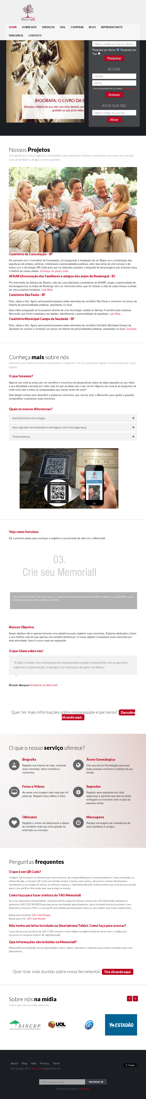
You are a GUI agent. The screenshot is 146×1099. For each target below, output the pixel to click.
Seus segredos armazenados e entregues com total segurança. (49, 427)
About (14, 1063)
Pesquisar (114, 58)
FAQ (62, 27)
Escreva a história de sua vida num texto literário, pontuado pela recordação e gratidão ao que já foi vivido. (68, 108)
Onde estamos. (21, 436)
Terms (56, 1063)
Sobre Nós (29, 27)
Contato (34, 35)
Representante (111, 27)
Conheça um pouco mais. (54, 271)
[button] (12, 77)
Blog (92, 27)
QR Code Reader (41, 914)
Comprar (77, 27)
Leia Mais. (47, 289)
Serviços (48, 27)
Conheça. (131, 329)
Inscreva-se (96, 1081)
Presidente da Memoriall (33, 685)
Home (13, 27)
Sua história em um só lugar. (28, 418)
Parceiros (16, 35)
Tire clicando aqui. (117, 972)
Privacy (44, 1063)
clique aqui (128, 88)
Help (33, 1063)
